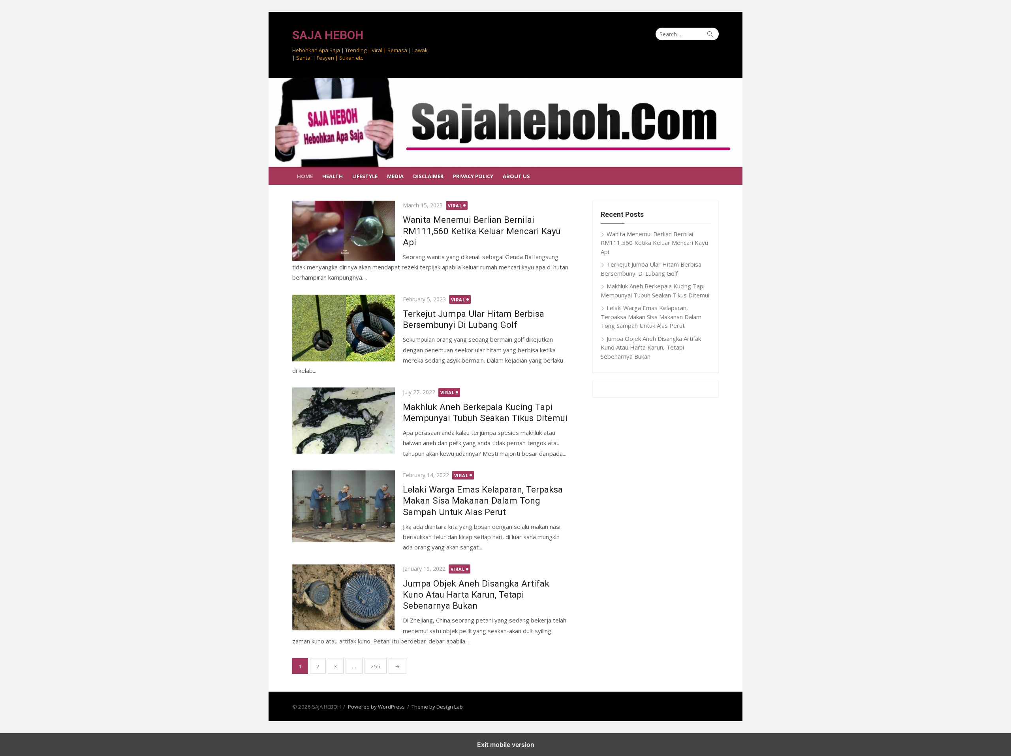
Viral (455, 206)
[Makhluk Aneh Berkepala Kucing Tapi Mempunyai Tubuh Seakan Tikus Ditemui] (343, 420)
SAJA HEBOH (327, 35)
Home (305, 176)
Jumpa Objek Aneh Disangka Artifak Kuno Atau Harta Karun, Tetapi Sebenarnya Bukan (476, 594)
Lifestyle (365, 176)
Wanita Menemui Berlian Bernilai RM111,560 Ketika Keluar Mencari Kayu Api (482, 230)
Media (395, 176)
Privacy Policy (473, 176)
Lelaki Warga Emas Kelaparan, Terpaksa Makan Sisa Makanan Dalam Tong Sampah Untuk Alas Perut (483, 500)
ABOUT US (516, 176)
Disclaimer (428, 176)
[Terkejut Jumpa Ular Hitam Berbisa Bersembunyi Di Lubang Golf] (343, 328)
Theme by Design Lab (437, 706)
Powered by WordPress (376, 706)
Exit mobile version (505, 744)
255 (375, 666)
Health (332, 176)
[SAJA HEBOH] (505, 122)
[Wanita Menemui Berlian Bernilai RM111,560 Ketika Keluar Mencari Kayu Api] (343, 231)
